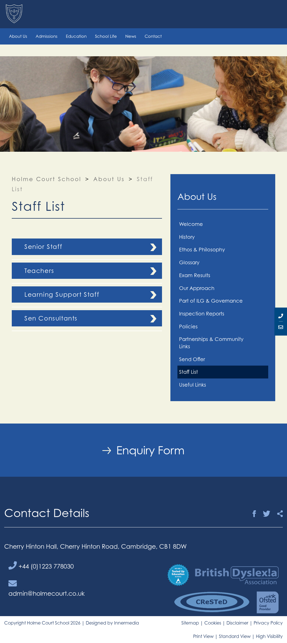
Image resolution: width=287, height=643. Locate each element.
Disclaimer (237, 623)
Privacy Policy (268, 623)
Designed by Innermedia (112, 623)
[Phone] (280, 315)
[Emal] (280, 327)
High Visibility (269, 636)
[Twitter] (266, 514)
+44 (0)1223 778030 (45, 566)
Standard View (235, 636)
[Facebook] (254, 514)
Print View (203, 636)
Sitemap (190, 623)
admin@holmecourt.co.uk (46, 593)
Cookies (212, 623)
